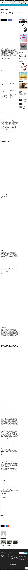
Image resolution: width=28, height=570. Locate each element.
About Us (11, 569)
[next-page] (20, 110)
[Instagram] (25, 0)
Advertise (4, 0)
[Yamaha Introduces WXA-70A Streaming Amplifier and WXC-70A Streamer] (20, 100)
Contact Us (7, 0)
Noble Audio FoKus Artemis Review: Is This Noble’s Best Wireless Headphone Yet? (14, 564)
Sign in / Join (2, 0)
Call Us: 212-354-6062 (14, 0)
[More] (13, 20)
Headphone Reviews (6, 9)
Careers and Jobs (24, 569)
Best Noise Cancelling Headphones (3, 543)
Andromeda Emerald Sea (10, 49)
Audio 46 (14, 517)
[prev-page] (19, 110)
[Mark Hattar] (3, 533)
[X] (26, 0)
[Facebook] (24, 0)
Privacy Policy (20, 569)
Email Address (21, 58)
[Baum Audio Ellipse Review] (15, 542)
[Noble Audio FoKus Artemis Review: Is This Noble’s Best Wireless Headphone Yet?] (3, 542)
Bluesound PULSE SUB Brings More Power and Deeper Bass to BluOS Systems (14, 555)
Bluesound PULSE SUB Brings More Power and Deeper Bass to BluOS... (23, 90)
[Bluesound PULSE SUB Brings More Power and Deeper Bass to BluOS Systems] (23, 86)
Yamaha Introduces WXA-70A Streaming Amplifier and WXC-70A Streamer (14, 558)
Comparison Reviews (2, 9)
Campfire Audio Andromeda (8, 517)
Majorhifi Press (20, 92)
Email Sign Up (10, 0)
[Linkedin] (6, 526)
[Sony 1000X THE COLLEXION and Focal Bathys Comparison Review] (9, 542)
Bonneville (16, 49)
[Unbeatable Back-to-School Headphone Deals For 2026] (20, 104)
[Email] (1, 526)
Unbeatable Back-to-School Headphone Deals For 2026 (25, 104)
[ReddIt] (8, 526)
